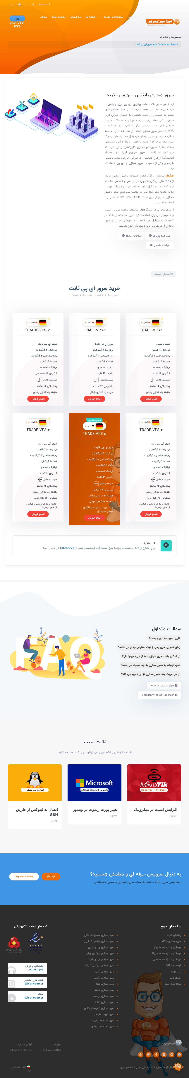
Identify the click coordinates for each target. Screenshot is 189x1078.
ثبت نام (51, 876)
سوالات (43, 17)
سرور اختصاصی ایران (103, 1020)
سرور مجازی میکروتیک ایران (99, 941)
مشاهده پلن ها (161, 236)
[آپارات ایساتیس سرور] (179, 1054)
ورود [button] (17, 18)
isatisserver (67, 548)
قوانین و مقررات (24, 1044)
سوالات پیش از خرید (163, 685)
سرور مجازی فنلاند (104, 990)
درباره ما (57, 1044)
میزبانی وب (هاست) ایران (167, 947)
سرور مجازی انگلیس (103, 978)
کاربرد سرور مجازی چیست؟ (164, 638)
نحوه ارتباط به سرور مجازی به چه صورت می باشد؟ (150, 665)
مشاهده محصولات (24, 876)
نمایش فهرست (162, 274)
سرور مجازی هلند (105, 984)
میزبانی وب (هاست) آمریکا (166, 953)
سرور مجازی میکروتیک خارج (98, 935)
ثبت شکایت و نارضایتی (20, 1050)
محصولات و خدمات (112, 17)
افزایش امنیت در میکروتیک (155, 809)
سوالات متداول (161, 245)
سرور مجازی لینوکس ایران (100, 953)
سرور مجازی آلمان (104, 972)
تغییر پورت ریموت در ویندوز (95, 809)
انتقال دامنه (175, 978)
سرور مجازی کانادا (104, 1002)
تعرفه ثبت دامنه (172, 984)
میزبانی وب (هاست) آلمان (167, 960)
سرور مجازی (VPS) (170, 941)
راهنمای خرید (174, 935)
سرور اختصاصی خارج (102, 1027)
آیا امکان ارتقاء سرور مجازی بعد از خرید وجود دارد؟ (151, 656)
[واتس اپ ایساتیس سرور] (140, 1054)
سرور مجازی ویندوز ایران (101, 947)
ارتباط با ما (134, 27)
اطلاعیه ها (91, 17)
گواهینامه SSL (173, 966)
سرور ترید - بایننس (104, 1014)
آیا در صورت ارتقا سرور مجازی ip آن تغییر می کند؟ (150, 674)
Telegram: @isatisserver (158, 695)
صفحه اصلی (134, 17)
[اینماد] (36, 943)
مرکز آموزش (75, 17)
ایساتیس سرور (128, 1067)
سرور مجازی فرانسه (103, 996)
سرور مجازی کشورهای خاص (99, 1008)
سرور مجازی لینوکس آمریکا (99, 966)
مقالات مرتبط (133, 236)
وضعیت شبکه (58, 17)
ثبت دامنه (176, 972)
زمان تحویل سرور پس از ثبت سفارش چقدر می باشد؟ (149, 647)
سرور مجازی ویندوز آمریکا (100, 960)
